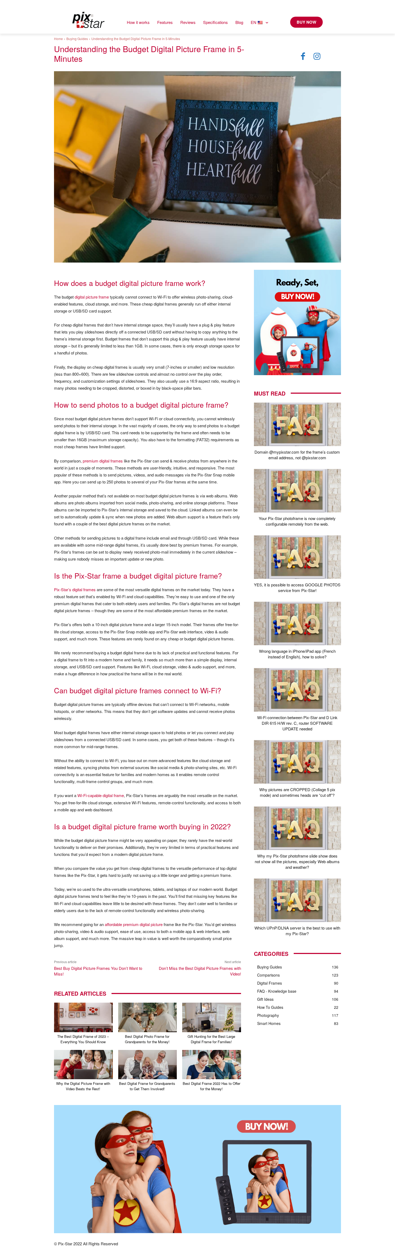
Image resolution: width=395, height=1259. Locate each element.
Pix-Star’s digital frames (75, 589)
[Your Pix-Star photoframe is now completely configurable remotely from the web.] (297, 490)
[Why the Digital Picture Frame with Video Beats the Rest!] (83, 1064)
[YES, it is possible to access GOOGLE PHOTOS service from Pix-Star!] (297, 557)
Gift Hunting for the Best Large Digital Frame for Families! (211, 1039)
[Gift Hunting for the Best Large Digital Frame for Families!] (211, 1017)
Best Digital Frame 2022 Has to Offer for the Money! (211, 1086)
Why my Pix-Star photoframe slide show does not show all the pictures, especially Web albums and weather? (297, 861)
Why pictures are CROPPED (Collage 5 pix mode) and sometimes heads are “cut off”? (297, 792)
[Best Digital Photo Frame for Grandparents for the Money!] (147, 1017)
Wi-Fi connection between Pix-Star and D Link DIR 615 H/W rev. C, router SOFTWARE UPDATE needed (297, 723)
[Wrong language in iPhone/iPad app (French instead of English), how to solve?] (297, 623)
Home (58, 38)
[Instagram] (317, 56)
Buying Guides (77, 38)
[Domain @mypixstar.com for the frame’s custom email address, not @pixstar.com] (297, 424)
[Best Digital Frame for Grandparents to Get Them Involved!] (147, 1064)
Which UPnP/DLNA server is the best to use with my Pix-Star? (297, 930)
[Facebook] (303, 56)
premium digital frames (103, 461)
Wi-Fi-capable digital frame (100, 795)
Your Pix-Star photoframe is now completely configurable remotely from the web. (297, 521)
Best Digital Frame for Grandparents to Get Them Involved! (147, 1086)
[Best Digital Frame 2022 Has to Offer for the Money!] (211, 1064)
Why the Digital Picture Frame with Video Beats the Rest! (83, 1086)
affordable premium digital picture (134, 924)
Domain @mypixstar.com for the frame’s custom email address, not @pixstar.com (297, 454)
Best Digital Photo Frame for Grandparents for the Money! (147, 1039)
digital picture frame (92, 297)
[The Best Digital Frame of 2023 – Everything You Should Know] (83, 1017)
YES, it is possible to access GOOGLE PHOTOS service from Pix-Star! (297, 587)
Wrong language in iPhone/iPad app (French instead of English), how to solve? (297, 653)
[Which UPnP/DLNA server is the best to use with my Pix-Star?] (297, 900)
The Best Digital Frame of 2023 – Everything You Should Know (83, 1039)
